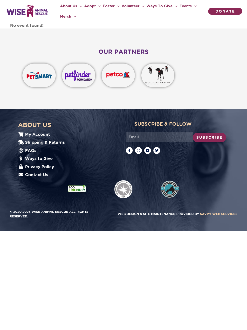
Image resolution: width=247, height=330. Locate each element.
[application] (79, 6)
